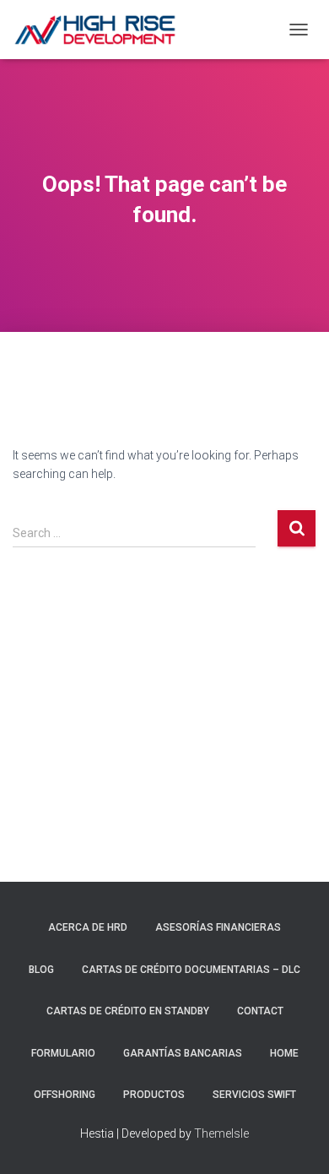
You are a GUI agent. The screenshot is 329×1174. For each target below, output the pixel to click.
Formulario (63, 1053)
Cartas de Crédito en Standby (127, 1011)
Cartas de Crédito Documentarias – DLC (191, 970)
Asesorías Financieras (218, 927)
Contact (260, 1011)
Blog (41, 970)
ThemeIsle (221, 1133)
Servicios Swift (254, 1095)
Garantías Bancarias (182, 1053)
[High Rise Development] (101, 29)
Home (284, 1053)
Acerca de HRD (87, 927)
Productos (154, 1095)
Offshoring (64, 1095)
